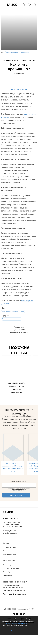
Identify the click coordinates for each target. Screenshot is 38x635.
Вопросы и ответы (9, 547)
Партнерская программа (11, 568)
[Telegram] (24, 614)
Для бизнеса (7, 575)
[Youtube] (14, 614)
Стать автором (8, 565)
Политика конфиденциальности (14, 594)
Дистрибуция (8, 572)
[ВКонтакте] (17, 614)
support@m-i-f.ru (9, 531)
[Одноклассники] (21, 614)
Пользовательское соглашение (14, 591)
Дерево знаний (8, 551)
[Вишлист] (29, 5)
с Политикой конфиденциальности (14, 623)
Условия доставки (9, 554)
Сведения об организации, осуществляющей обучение (12, 586)
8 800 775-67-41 (11, 518)
